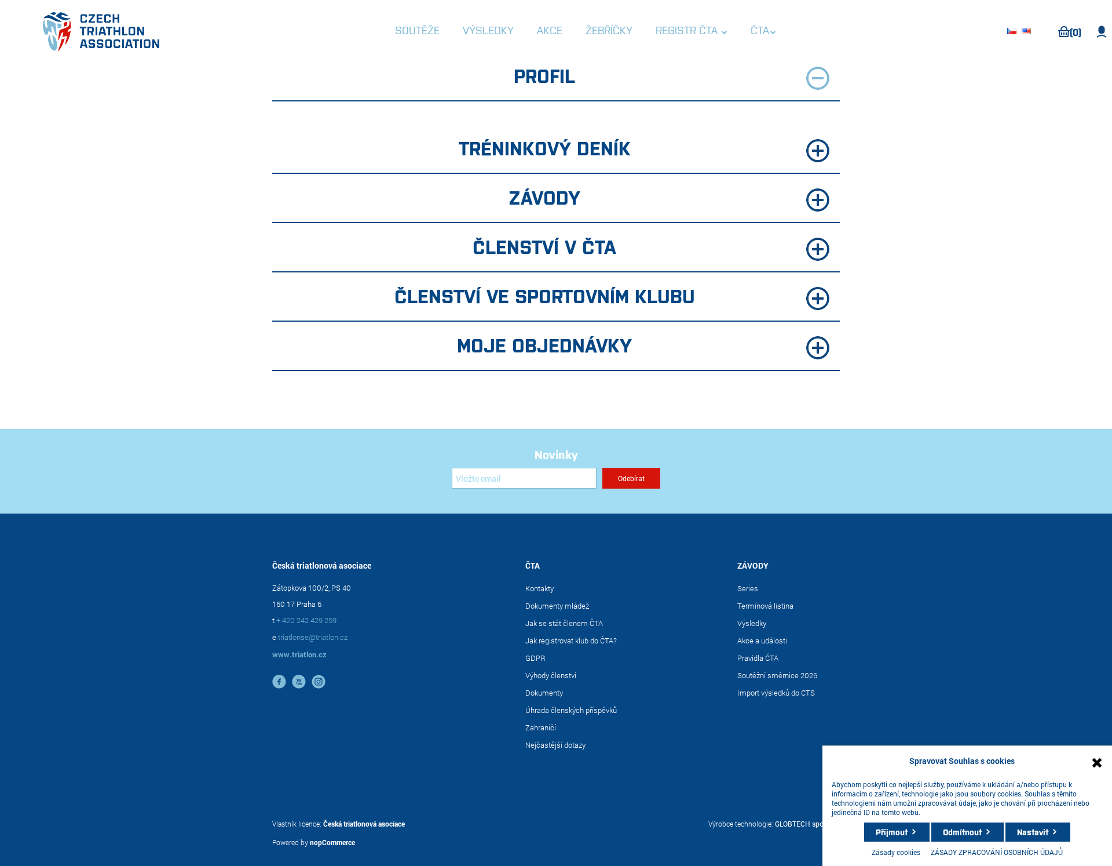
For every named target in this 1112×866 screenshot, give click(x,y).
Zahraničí (540, 727)
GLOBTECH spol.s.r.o (807, 823)
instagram (318, 682)
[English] (1028, 32)
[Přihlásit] (1102, 32)
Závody (544, 196)
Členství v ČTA (544, 246)
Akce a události (762, 640)
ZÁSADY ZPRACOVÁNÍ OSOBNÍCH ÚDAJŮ (997, 852)
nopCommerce (332, 842)
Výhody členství (550, 675)
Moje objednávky (544, 344)
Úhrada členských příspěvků (571, 710)
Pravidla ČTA (757, 658)
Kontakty (539, 588)
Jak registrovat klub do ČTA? (571, 640)
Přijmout (892, 832)
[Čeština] (1013, 32)
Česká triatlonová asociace (364, 823)
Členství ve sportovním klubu (544, 295)
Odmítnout (962, 832)
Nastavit (1032, 832)
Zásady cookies (896, 852)
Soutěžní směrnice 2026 (777, 675)
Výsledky (751, 623)
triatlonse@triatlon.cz (313, 637)
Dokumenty (544, 692)
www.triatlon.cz (299, 654)
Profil (544, 75)
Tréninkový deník (545, 147)
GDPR (535, 658)
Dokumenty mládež (557, 606)
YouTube (299, 682)
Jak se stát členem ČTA (564, 623)
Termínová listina (765, 606)
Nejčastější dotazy (555, 745)
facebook (279, 682)
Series (747, 588)
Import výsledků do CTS (776, 692)
